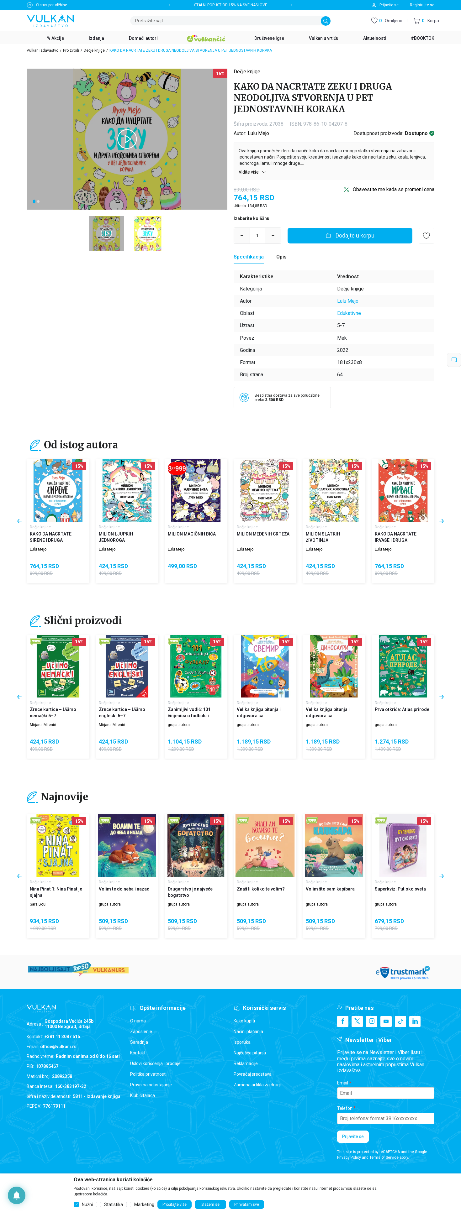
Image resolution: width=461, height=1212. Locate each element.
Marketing (144, 1204)
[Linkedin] (415, 1021)
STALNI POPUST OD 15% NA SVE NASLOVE (230, 5)
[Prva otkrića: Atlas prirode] (403, 666)
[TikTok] (400, 1021)
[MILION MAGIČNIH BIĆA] (196, 490)
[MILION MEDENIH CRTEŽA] (265, 490)
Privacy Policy (349, 1157)
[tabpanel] (127, 139)
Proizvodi (71, 50)
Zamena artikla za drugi (257, 1084)
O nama (138, 1020)
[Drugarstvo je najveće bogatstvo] (196, 845)
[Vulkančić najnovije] (36, 642)
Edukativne (349, 313)
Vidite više (249, 172)
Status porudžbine (51, 5)
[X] (357, 1021)
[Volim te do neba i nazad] (127, 845)
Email (342, 1082)
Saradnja (139, 1042)
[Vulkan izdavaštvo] (50, 20)
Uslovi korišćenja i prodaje (155, 1063)
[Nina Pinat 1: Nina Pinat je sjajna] (58, 845)
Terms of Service (384, 1157)
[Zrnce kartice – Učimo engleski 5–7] (127, 666)
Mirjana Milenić (43, 725)
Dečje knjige (94, 50)
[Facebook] (342, 1021)
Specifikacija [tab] (249, 257)
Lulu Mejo (258, 133)
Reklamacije (246, 1063)
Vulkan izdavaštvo (42, 50)
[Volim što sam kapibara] (334, 845)
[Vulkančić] (206, 37)
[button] (426, 21)
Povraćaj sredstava (253, 1074)
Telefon (344, 1108)
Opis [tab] (281, 257)
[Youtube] (386, 1021)
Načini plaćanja (248, 1031)
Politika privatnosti (148, 1074)
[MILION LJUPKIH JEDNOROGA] (127, 490)
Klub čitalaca (142, 1095)
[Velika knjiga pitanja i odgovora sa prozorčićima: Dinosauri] (334, 666)
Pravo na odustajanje (151, 1084)
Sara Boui (38, 904)
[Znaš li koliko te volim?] (265, 845)
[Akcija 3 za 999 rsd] (177, 468)
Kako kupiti (244, 1020)
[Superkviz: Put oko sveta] (403, 845)
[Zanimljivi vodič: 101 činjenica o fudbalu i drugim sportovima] (196, 666)
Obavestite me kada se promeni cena (393, 189)
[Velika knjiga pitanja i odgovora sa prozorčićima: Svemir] (265, 666)
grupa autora (179, 725)
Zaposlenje (141, 1031)
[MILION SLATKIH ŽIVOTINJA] (334, 490)
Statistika (113, 1204)
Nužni (87, 1204)
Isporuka (242, 1042)
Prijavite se (353, 1136)
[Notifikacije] (16, 1195)
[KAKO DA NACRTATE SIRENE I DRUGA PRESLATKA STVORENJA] (58, 490)
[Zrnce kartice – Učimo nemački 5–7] (58, 666)
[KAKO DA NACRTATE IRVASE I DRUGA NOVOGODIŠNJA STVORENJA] (403, 490)
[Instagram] (371, 1021)
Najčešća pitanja (250, 1052)
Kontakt (138, 1052)
